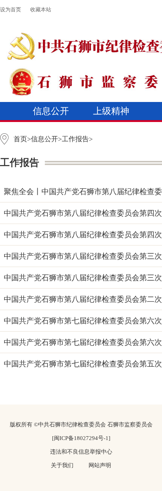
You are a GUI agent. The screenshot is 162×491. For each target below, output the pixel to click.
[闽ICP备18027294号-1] (81, 438)
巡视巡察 (60, 147)
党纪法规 (51, 129)
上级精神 (111, 111)
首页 (20, 139)
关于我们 (62, 465)
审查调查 (111, 129)
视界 (111, 147)
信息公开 (51, 111)
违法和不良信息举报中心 (81, 452)
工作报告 (75, 139)
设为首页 (10, 9)
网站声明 (100, 465)
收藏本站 (40, 9)
